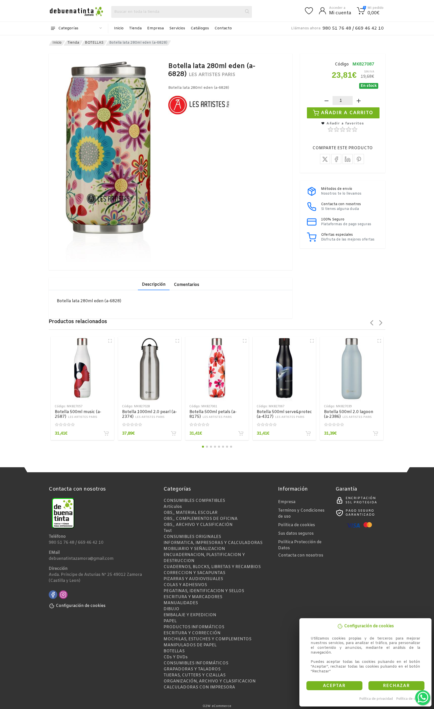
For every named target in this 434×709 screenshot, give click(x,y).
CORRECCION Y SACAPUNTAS (194, 573)
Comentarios (186, 284)
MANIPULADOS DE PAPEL (190, 645)
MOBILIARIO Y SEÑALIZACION (194, 549)
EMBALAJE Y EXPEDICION (190, 615)
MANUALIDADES (181, 603)
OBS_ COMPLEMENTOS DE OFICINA (201, 518)
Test (168, 530)
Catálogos (200, 28)
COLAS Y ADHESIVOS (185, 585)
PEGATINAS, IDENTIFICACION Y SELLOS (204, 591)
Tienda (135, 28)
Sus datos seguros (296, 533)
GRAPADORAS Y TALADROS (192, 669)
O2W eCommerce (217, 706)
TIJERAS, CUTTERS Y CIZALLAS (195, 675)
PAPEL (170, 621)
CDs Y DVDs (176, 657)
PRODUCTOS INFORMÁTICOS (194, 627)
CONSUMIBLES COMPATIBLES (194, 500)
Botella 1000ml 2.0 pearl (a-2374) (149, 414)
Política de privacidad (376, 699)
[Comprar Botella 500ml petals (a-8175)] (240, 433)
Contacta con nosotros (300, 555)
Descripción (154, 284)
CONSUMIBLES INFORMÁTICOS (196, 663)
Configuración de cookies (80, 605)
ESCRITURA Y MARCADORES (193, 597)
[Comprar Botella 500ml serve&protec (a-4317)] (308, 433)
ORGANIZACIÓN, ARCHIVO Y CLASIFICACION (210, 681)
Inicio (119, 28)
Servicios (177, 28)
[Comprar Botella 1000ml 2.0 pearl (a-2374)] (173, 433)
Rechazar (396, 685)
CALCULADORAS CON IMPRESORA (199, 687)
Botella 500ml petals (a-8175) (213, 414)
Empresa (155, 28)
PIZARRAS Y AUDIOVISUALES (193, 579)
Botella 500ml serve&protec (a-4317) (284, 414)
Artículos (173, 506)
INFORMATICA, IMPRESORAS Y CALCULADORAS (213, 542)
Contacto (223, 28)
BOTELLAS (94, 42)
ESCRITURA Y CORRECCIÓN (192, 633)
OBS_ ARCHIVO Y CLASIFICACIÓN (198, 524)
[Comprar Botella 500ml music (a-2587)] (106, 433)
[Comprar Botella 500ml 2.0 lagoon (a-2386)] (375, 433)
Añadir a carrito (347, 113)
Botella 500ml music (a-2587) (78, 414)
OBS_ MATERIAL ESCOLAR (191, 512)
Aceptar (334, 685)
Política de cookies (411, 699)
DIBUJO (171, 609)
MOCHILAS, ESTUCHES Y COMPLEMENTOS (207, 639)
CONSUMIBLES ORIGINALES (192, 536)
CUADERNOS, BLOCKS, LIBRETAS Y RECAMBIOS (212, 567)
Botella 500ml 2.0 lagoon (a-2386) (348, 414)
